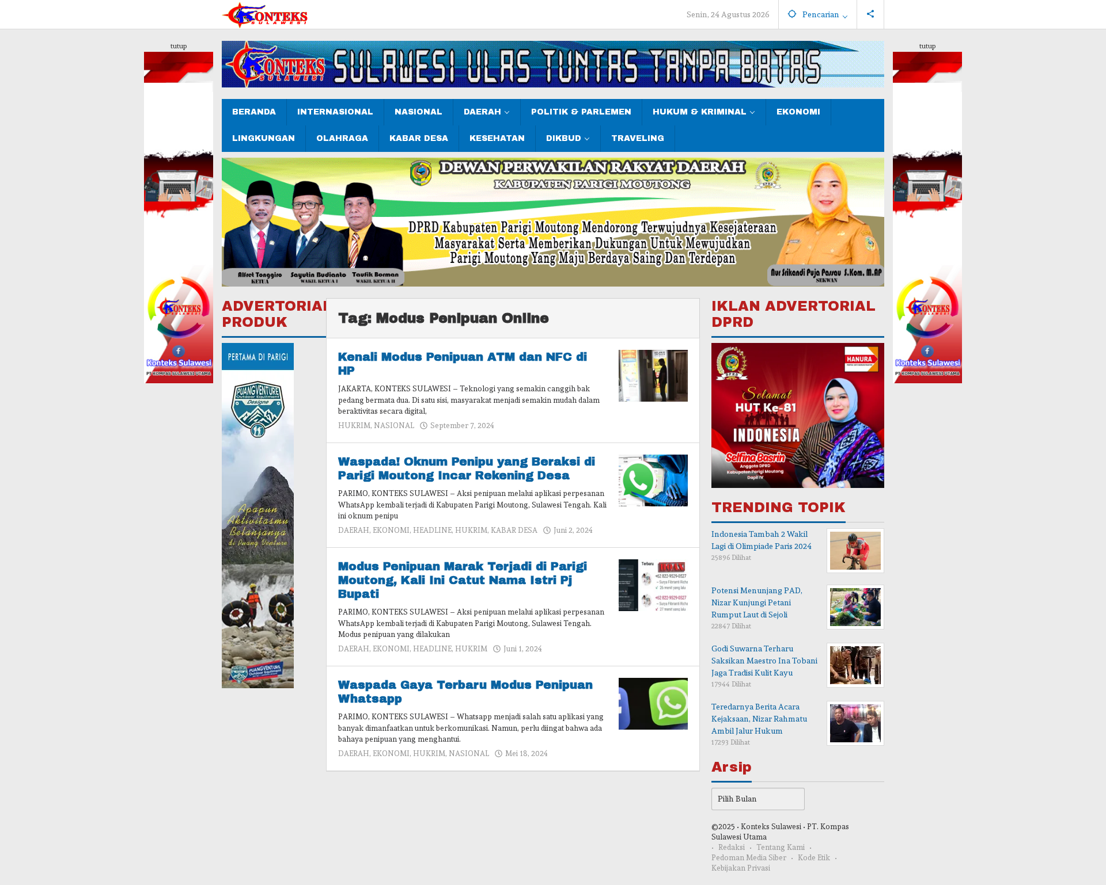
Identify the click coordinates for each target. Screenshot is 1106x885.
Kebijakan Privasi (740, 868)
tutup (179, 46)
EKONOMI (391, 530)
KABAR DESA (514, 530)
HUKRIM (354, 425)
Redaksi (731, 847)
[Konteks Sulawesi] (265, 12)
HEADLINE (432, 530)
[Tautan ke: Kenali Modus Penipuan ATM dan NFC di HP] (653, 373)
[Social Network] (870, 14)
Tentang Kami (780, 847)
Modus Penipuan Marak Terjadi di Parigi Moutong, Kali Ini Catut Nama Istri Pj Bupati (462, 580)
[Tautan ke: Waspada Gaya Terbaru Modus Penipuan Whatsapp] (653, 701)
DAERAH (353, 530)
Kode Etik (814, 857)
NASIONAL (394, 425)
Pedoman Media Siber (748, 857)
